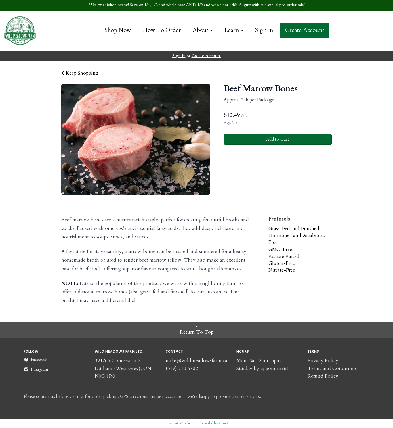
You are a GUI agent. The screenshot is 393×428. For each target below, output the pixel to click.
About (201, 30)
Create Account (304, 30)
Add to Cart (277, 139)
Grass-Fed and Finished (293, 228)
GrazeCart (226, 423)
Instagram (39, 369)
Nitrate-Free (281, 270)
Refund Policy (323, 376)
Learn (232, 30)
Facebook (39, 359)
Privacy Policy (323, 360)
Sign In (264, 30)
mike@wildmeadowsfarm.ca (196, 360)
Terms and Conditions (332, 368)
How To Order (162, 30)
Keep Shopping (81, 73)
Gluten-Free (281, 263)
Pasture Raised (283, 256)
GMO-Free (280, 249)
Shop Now (118, 30)
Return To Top (196, 332)
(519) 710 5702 (182, 368)
